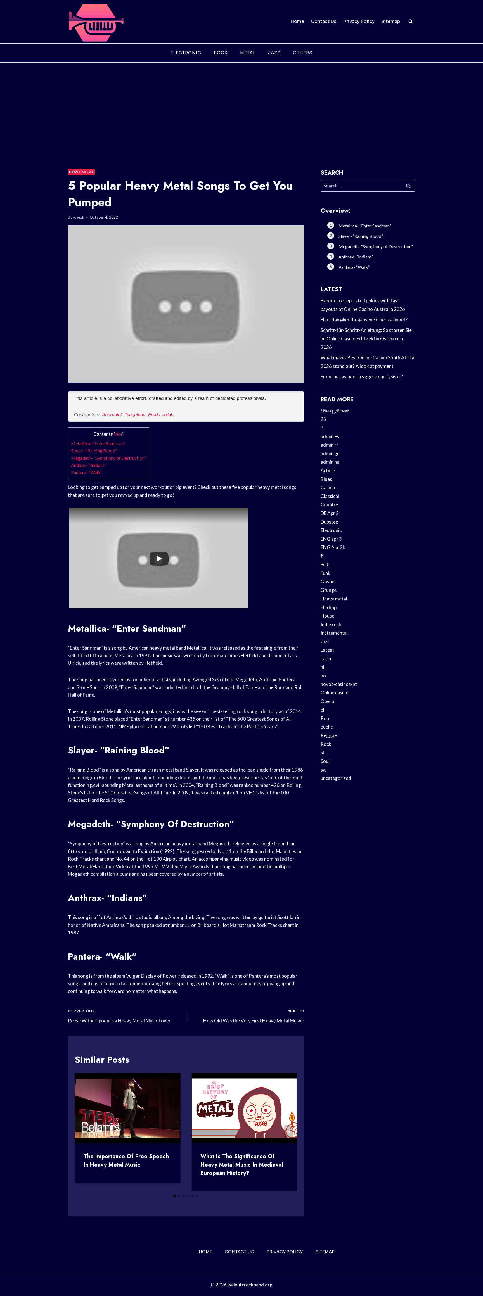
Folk (325, 565)
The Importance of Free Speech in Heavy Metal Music (126, 1160)
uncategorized (336, 778)
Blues (326, 479)
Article (328, 470)
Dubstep (329, 522)
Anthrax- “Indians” (88, 465)
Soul (325, 761)
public (327, 727)
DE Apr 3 (330, 513)
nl (322, 667)
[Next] (288, 1132)
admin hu (330, 462)
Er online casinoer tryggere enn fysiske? (362, 376)
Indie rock (331, 624)
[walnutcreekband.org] (96, 21)
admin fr (329, 445)
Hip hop (329, 607)
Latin (326, 658)
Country (329, 504)
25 (323, 419)
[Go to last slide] (83, 1132)
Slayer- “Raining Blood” (94, 450)
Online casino (335, 693)
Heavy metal (81, 172)
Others (302, 52)
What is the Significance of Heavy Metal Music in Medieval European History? (241, 1164)
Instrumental (334, 633)
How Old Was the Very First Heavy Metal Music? (253, 1016)
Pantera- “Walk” (86, 472)
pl (322, 710)
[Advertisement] (241, 104)
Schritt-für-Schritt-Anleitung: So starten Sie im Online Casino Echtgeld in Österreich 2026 (366, 338)
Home (297, 21)
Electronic (186, 52)
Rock (221, 52)
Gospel (328, 582)
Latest (327, 650)
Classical (330, 496)
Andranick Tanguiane (123, 414)
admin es (330, 436)
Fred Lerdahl (161, 414)
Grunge (329, 590)
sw (323, 770)
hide (118, 434)
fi (322, 556)
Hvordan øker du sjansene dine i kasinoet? (364, 319)
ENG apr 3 (331, 539)
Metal (247, 52)
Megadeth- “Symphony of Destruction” (108, 458)
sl (322, 753)
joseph (78, 217)
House (327, 616)
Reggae (329, 735)
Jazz (274, 52)
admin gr (330, 453)
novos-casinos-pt (339, 684)
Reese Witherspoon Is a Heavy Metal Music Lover (119, 1016)
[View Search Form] (410, 21)
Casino (328, 487)
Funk (325, 573)
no (323, 675)
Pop (325, 718)
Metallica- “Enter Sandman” (98, 443)
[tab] (174, 1196)
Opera (327, 701)
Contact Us (324, 21)
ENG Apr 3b (333, 547)
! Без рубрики (335, 411)
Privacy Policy (359, 21)
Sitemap (390, 21)
